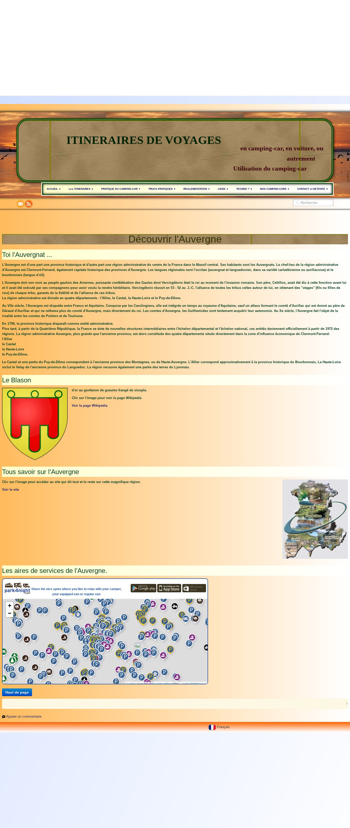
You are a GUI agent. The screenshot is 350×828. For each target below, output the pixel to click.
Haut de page (17, 692)
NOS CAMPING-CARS (275, 188)
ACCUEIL (54, 188)
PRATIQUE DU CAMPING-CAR (121, 188)
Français (224, 727)
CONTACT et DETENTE (312, 188)
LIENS (223, 188)
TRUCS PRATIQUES (162, 188)
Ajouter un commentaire (24, 716)
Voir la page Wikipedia (89, 405)
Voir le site (10, 489)
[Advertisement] (153, 36)
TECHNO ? (244, 188)
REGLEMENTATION (196, 188)
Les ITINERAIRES (81, 188)
